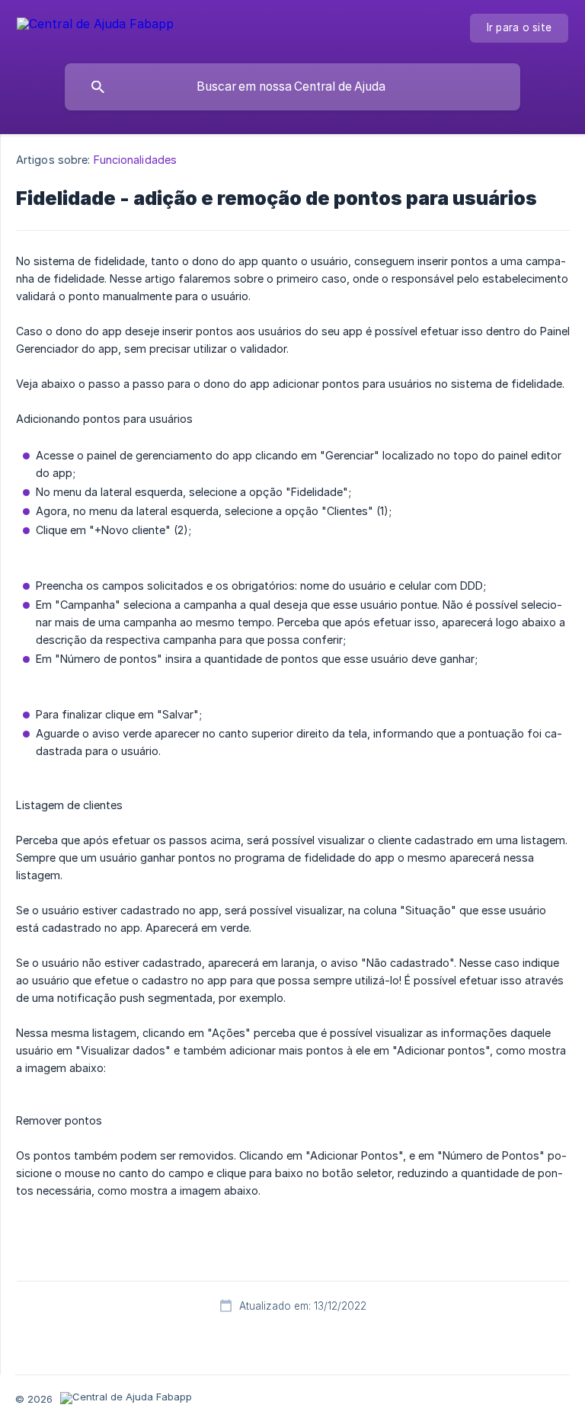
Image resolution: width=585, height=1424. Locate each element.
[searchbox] (292, 86)
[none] (95, 26)
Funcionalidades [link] (135, 159)
